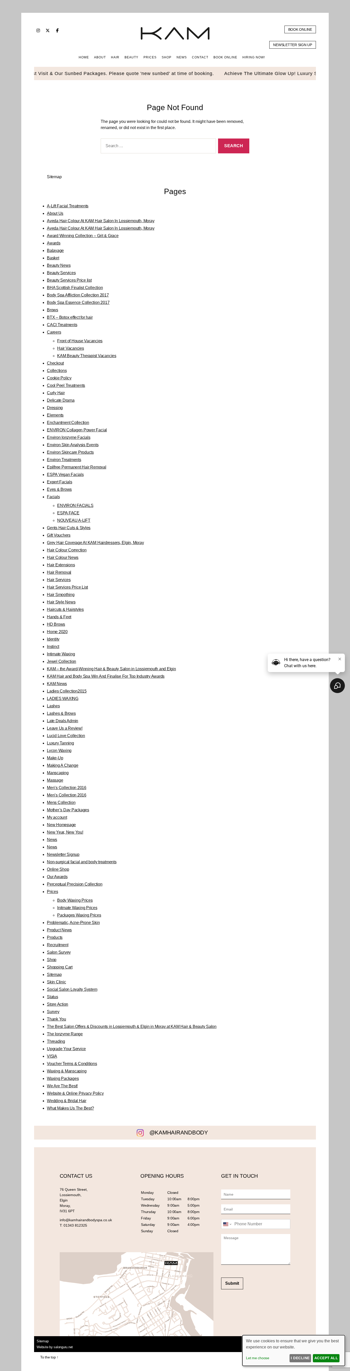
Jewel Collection (61, 661)
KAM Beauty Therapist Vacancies (86, 356)
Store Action (57, 1004)
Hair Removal (59, 572)
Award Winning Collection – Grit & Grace (83, 235)
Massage (55, 780)
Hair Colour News (62, 557)
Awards (53, 243)
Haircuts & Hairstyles (65, 609)
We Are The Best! (62, 1086)
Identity (53, 639)
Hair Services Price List (67, 587)
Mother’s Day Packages (68, 810)
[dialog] (293, 1350)
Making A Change (62, 765)
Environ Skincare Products (70, 452)
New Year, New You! (65, 832)
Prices (52, 891)
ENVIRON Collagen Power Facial (77, 430)
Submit (232, 1283)
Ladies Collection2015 (67, 691)
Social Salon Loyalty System (72, 989)
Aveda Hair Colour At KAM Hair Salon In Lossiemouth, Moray (100, 221)
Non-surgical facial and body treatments (82, 862)
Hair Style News (61, 602)
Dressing (55, 408)
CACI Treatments (62, 325)
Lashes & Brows (61, 713)
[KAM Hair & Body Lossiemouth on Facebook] (57, 30)
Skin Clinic (56, 982)
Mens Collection (61, 802)
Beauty (131, 57)
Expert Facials (59, 482)
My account (57, 817)
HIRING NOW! (253, 57)
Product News (59, 930)
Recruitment (57, 945)
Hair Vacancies (70, 348)
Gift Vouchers (58, 535)
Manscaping (58, 773)
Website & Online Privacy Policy (75, 1093)
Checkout (55, 363)
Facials (53, 497)
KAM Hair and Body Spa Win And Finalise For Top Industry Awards (105, 676)
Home (84, 57)
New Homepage (61, 825)
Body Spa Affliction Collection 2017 (78, 295)
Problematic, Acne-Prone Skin (73, 922)
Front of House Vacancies (79, 341)
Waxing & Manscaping (66, 1071)
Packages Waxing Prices (79, 915)
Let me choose (257, 1358)
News (182, 57)
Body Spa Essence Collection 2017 (78, 302)
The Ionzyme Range (65, 1034)
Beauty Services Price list (69, 280)
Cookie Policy (59, 378)
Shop (51, 960)
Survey (53, 1011)
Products (55, 937)
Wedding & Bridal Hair (66, 1101)
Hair (115, 57)
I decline (300, 1358)
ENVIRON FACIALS (75, 505)
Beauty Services (61, 273)
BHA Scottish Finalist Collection (75, 287)
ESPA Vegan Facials (65, 474)
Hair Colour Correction (67, 550)
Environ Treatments (64, 460)
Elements (55, 415)
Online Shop (58, 869)
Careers (54, 332)
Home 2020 (57, 632)
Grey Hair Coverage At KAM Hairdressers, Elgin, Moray (95, 542)
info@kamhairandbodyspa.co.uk (86, 1220)
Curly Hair (56, 393)
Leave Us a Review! (65, 728)
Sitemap (54, 974)
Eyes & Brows (59, 489)
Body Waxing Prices (75, 900)
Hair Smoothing (61, 594)
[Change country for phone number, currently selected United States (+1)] (227, 1224)
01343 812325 (75, 1225)
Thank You (56, 1019)
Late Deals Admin (62, 721)
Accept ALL (326, 1358)
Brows (52, 310)
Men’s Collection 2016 (66, 787)
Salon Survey (59, 952)
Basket (53, 258)
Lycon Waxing (59, 750)
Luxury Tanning (60, 743)
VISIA (52, 1056)
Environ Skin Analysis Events (72, 445)
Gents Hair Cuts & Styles (68, 528)
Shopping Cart (60, 967)
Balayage (55, 250)
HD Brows (56, 624)
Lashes (53, 706)
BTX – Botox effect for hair (70, 317)
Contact (200, 57)
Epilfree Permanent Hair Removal (76, 467)
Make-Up (55, 758)
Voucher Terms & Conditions (72, 1063)
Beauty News (58, 265)
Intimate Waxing (61, 654)
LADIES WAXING (62, 698)
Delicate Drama (61, 400)
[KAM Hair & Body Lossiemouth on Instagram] (38, 30)
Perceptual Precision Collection (74, 884)
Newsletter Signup (63, 854)
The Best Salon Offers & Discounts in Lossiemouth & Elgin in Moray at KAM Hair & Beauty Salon (132, 1026)
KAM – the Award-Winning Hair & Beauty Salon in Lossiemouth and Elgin (111, 669)
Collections (57, 370)
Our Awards (57, 877)
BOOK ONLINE (225, 57)
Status (52, 997)
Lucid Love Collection (66, 736)
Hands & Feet (59, 617)
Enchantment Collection (68, 422)
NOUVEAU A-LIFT (73, 520)
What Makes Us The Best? (70, 1108)
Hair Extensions (61, 565)
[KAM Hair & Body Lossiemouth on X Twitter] (48, 30)
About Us (55, 213)
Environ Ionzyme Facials (68, 437)
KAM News (57, 684)
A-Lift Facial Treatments (67, 206)
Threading (56, 1041)
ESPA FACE (68, 513)
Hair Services (59, 580)
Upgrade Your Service (66, 1049)
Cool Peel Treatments (66, 385)
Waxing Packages (63, 1078)
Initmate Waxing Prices (77, 908)
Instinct (53, 646)
